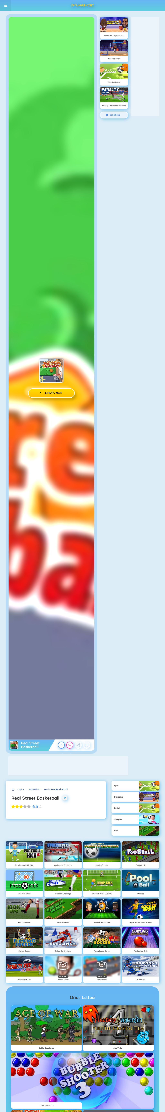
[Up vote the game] (61, 745)
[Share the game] (78, 745)
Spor (21, 789)
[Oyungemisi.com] (13, 789)
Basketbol (34, 789)
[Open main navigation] (5, 5)
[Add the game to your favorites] (65, 798)
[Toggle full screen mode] (86, 745)
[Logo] (82, 5)
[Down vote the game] (69, 745)
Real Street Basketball (56, 789)
